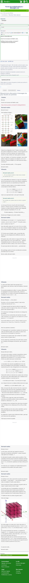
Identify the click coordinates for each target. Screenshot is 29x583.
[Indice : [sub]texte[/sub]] (9, 32)
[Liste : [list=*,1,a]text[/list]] (4, 34)
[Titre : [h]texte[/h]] (11, 32)
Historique (18, 565)
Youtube (18, 571)
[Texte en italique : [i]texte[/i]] (4, 32)
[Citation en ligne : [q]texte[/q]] (19, 32)
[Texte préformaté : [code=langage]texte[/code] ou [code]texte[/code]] (24, 32)
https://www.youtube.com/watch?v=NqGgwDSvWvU (13, 105)
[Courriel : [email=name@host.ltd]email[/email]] (1, 34)
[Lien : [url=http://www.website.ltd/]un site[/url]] (26, 32)
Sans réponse (17, 15)
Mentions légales (5, 571)
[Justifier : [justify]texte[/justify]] (17, 32)
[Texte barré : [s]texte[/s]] (7, 32)
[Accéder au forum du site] (21, 1)
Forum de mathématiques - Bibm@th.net (14, 7)
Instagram (18, 573)
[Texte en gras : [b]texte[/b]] (2, 32)
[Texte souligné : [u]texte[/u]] (5, 32)
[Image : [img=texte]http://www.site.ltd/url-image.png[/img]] (22, 32)
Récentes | (11, 15)
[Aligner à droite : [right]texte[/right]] (14, 32)
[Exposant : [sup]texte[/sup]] (8, 32)
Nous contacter (5, 566)
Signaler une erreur (6, 563)
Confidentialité (5, 573)
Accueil (3, 10)
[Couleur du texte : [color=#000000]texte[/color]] (18, 32)
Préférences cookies (6, 574)
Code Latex (4, 61)
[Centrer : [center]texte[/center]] (15, 32)
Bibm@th (7, 1)
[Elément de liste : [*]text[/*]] (2, 34)
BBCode (11, 61)
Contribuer (4, 565)
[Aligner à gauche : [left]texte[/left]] (12, 32)
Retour (18, 90)
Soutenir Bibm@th (20, 563)
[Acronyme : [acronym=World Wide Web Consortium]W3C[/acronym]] (21, 32)
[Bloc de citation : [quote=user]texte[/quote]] (25, 32)
